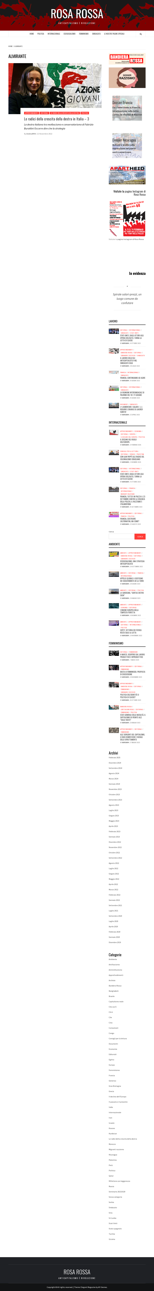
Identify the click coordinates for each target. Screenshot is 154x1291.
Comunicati (113, 1028)
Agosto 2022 (114, 863)
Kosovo (112, 1128)
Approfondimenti (31, 113)
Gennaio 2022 (114, 900)
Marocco (112, 1144)
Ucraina (112, 1239)
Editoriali (44, 113)
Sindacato (96, 33)
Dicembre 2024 (115, 763)
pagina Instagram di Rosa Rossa (135, 192)
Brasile (112, 996)
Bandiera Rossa (126, 352)
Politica (40, 33)
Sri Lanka (112, 1218)
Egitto (111, 1059)
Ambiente (123, 553)
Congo (111, 1033)
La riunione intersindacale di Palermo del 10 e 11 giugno (132, 393)
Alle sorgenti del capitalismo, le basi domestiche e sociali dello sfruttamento (132, 737)
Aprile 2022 (113, 884)
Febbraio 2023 (114, 831)
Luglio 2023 (113, 810)
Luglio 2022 (113, 868)
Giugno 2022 (114, 873)
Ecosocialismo (69, 33)
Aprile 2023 (113, 826)
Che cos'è (112, 1007)
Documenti (124, 404)
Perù (111, 1165)
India (111, 1107)
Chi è (111, 1012)
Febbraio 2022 (114, 895)
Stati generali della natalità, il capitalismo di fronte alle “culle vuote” (133, 717)
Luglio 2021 (113, 910)
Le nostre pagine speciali (114, 33)
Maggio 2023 (114, 821)
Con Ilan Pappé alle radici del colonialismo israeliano (132, 458)
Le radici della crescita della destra (65, 113)
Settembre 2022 (115, 858)
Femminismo (84, 33)
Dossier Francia (122, 102)
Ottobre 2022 (114, 852)
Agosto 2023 (114, 805)
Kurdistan (113, 1133)
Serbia (111, 1202)
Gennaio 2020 (114, 937)
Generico (112, 1081)
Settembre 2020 (115, 916)
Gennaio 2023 (114, 837)
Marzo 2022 (113, 889)
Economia (138, 431)
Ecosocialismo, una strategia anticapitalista (132, 562)
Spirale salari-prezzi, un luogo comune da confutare (127, 298)
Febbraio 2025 (114, 757)
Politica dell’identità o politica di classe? (129, 696)
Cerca (111, 531)
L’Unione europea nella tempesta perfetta (129, 611)
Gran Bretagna (115, 1086)
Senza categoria (115, 1197)
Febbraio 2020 (114, 932)
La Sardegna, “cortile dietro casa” (132, 594)
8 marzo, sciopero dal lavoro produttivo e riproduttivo (132, 655)
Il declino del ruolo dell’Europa (128, 440)
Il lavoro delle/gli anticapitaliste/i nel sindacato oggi (128, 361)
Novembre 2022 (115, 847)
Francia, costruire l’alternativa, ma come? (129, 520)
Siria (110, 1213)
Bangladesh (114, 991)
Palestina (140, 454)
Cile (110, 1017)
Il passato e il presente (118, 1102)
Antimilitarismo (115, 970)
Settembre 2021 (115, 905)
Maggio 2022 (114, 879)
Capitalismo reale (127, 709)
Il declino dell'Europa (129, 437)
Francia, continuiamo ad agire (132, 377)
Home (32, 33)
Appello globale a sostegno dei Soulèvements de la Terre (132, 579)
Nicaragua (113, 1154)
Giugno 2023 (114, 815)
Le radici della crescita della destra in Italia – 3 (56, 118)
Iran (110, 1117)
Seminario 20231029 (128, 355)
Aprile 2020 (113, 926)
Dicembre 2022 (115, 842)
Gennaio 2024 (114, 784)
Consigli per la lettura (129, 451)
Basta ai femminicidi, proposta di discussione (132, 673)
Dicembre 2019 (115, 942)
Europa (132, 434)
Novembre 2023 (115, 789)
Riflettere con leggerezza (119, 1181)
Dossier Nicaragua (124, 140)
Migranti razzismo (128, 494)
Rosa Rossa (77, 13)
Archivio (112, 980)
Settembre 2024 (115, 768)
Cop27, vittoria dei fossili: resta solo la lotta (131, 631)
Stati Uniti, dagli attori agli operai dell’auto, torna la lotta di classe (132, 338)
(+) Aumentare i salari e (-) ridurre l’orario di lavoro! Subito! (131, 409)
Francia (123, 372)
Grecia (111, 1091)
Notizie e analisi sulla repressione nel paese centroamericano (124, 148)
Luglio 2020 (113, 921)
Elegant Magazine (88, 1287)
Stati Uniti (134, 333)
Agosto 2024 (114, 773)
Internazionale (54, 33)
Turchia (112, 1234)
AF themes (102, 1287)
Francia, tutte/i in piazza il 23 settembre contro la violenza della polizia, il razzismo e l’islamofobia (132, 500)
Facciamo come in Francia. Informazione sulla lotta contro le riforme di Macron (127, 111)
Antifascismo (114, 964)
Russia (111, 1186)
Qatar (111, 1176)
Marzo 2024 (113, 778)
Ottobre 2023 (114, 794)
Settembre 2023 (115, 800)
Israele (132, 454)
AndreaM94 (31, 134)
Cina (110, 1022)
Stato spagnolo (115, 1228)
